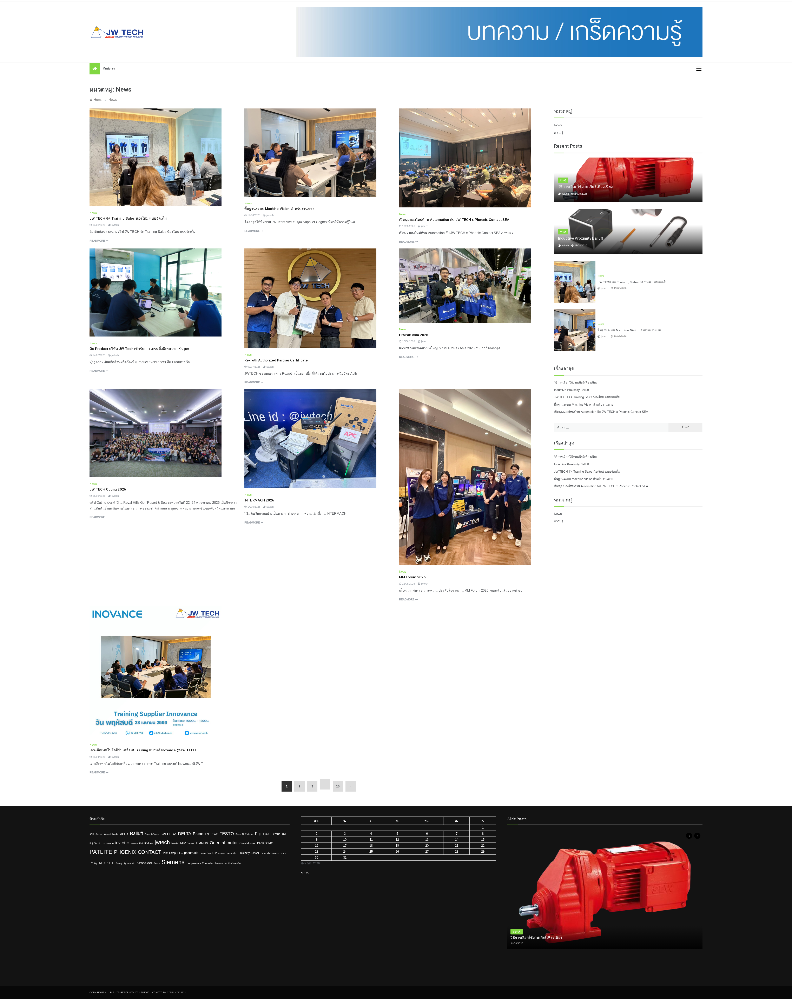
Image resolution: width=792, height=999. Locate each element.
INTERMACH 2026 (259, 500)
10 (344, 839)
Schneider (144, 863)
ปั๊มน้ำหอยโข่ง (234, 863)
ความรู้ (558, 132)
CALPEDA (168, 834)
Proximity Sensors (270, 853)
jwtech (115, 225)
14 (456, 839)
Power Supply (207, 853)
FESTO (226, 833)
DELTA (184, 833)
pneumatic (191, 852)
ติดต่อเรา (109, 68)
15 (337, 786)
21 (456, 845)
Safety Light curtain (125, 863)
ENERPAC (211, 834)
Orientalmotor (247, 843)
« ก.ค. (305, 872)
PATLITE (101, 851)
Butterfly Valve (152, 834)
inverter (122, 842)
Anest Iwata (111, 834)
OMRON (202, 843)
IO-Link (148, 843)
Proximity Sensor (248, 852)
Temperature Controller (199, 863)
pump (283, 853)
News (93, 212)
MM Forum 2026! (413, 577)
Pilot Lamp (169, 852)
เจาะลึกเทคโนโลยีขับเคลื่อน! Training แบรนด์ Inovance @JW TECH (143, 750)
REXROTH (106, 863)
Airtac (99, 834)
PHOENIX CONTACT (137, 852)
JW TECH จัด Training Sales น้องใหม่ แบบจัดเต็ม (128, 218)
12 (397, 839)
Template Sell (176, 992)
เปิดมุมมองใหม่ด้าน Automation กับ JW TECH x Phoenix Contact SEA (454, 220)
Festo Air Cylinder (244, 834)
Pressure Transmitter (226, 853)
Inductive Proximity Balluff (581, 238)
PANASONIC (265, 843)
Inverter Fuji (137, 843)
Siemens (173, 862)
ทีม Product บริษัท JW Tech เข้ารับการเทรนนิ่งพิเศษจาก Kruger (139, 349)
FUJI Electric (271, 834)
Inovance (108, 843)
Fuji (258, 833)
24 (344, 851)
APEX (124, 834)
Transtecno (220, 863)
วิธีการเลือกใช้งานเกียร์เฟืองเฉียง (585, 186)
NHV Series (187, 843)
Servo (157, 863)
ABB (92, 834)
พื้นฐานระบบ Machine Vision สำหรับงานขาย (279, 209)
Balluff (136, 833)
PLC (180, 852)
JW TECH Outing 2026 (108, 489)
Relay (93, 863)
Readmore (98, 240)
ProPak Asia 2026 (413, 335)
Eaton (198, 834)
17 (344, 845)
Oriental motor (224, 842)
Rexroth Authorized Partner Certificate (276, 360)
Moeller (175, 843)
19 (397, 845)
